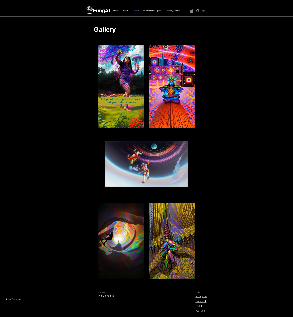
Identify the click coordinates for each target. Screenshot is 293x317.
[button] (141, 125)
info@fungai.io (106, 295)
